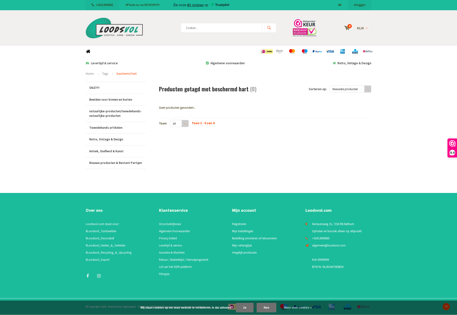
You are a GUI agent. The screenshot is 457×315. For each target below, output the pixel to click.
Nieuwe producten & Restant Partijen (115, 163)
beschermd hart (127, 74)
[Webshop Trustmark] (308, 27)
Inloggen (359, 5)
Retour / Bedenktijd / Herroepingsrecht (183, 260)
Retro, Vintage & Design (354, 63)
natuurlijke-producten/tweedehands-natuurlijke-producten (115, 113)
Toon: (163, 123)
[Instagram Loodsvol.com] (99, 276)
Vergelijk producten (244, 253)
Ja (244, 307)
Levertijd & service (104, 63)
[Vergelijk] (339, 5)
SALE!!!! (94, 88)
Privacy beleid (168, 238)
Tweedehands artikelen (105, 128)
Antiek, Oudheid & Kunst (106, 151)
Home (88, 51)
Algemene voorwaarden (227, 63)
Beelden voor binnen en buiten (110, 100)
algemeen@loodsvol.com (329, 245)
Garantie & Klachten (172, 253)
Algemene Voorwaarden (174, 231)
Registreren (239, 224)
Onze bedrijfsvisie (170, 224)
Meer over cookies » (298, 307)
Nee (266, 307)
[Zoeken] (269, 28)
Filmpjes (164, 274)
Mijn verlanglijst (242, 245)
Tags (105, 74)
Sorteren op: (318, 89)
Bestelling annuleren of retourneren (254, 238)
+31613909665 (104, 5)
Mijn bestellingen (242, 231)
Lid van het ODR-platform (175, 267)
